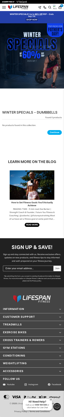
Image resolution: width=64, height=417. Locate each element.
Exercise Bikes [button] (15, 332)
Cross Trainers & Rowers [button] (24, 340)
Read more (32, 225)
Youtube (11, 384)
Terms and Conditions (39, 411)
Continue (54, 132)
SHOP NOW (31, 19)
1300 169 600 (41, 405)
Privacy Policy (20, 411)
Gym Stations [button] (14, 348)
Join (57, 268)
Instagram (33, 384)
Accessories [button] (13, 371)
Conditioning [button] (14, 355)
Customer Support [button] (19, 317)
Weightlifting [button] (15, 363)
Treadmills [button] (12, 324)
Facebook (56, 384)
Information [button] (13, 309)
